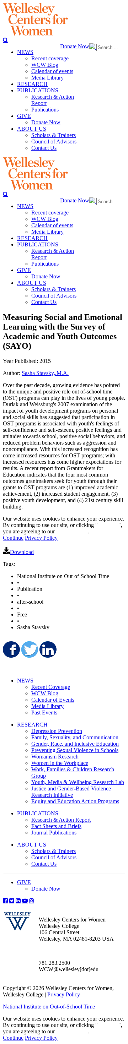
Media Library (47, 706)
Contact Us (44, 864)
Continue (108, 525)
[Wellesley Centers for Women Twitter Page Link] (11, 900)
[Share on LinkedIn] (47, 649)
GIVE (24, 882)
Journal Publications (53, 833)
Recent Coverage (50, 687)
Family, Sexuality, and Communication (74, 737)
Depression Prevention (56, 731)
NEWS (25, 681)
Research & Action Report (61, 820)
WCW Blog (44, 693)
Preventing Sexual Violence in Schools (74, 750)
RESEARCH (32, 725)
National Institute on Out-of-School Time (49, 1007)
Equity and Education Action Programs (75, 801)
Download (22, 552)
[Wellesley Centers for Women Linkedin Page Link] (18, 900)
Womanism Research (55, 757)
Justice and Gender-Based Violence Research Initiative (71, 791)
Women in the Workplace (59, 763)
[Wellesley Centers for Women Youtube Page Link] (25, 900)
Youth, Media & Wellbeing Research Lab (77, 782)
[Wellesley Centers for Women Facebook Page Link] (5, 900)
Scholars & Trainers (53, 851)
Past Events (44, 712)
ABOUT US (31, 845)
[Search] (5, 40)
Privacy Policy (41, 538)
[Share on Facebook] (10, 649)
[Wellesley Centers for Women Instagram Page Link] (31, 900)
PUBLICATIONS (37, 813)
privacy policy (72, 531)
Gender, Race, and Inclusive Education (75, 744)
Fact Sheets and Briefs (56, 826)
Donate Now (74, 46)
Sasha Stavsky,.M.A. (45, 373)
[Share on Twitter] (29, 649)
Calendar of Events (52, 700)
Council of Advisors (53, 857)
